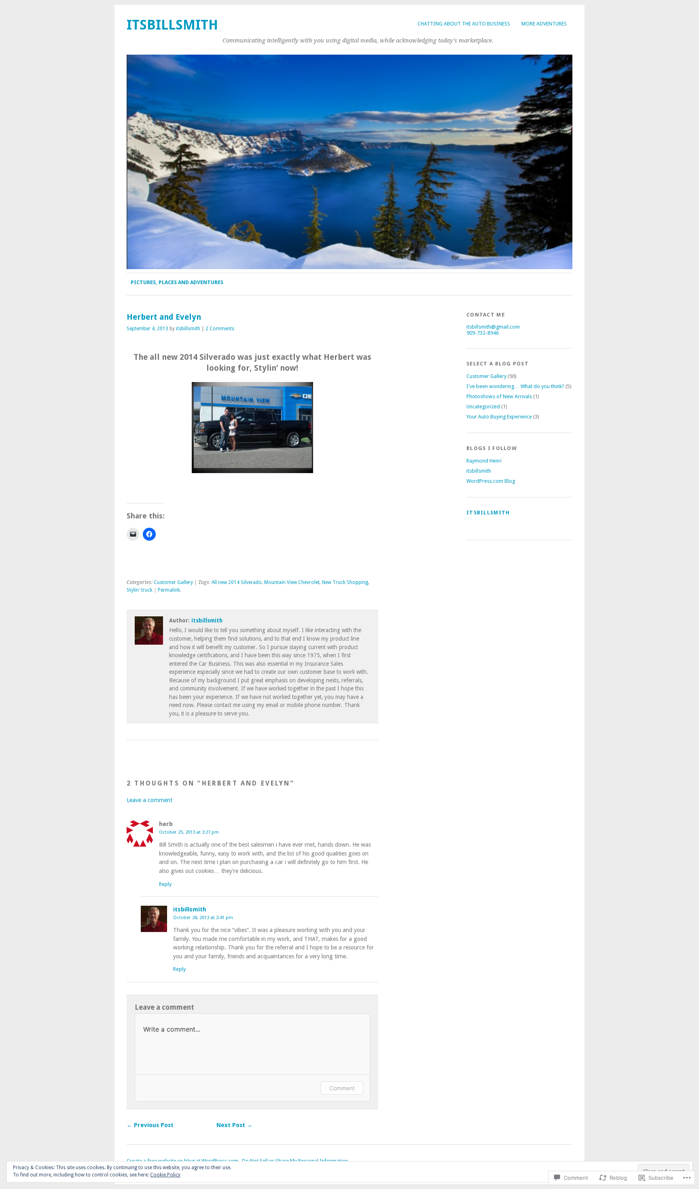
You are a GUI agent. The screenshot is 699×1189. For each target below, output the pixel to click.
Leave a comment (149, 800)
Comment (342, 1088)
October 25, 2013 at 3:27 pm (189, 832)
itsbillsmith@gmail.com (493, 327)
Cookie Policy (165, 1175)
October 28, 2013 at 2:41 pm (203, 917)
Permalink (169, 590)
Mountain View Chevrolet (292, 582)
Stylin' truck (140, 590)
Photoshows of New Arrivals (499, 396)
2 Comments (219, 328)
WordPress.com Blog (490, 481)
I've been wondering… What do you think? (515, 386)
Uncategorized (483, 406)
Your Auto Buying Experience (499, 417)
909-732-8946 (482, 333)
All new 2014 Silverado (237, 582)
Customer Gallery (173, 582)
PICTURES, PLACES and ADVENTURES (177, 282)
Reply (165, 884)
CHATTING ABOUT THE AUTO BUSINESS (463, 24)
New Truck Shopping (345, 582)
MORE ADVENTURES (544, 24)
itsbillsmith (172, 25)
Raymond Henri (484, 461)
